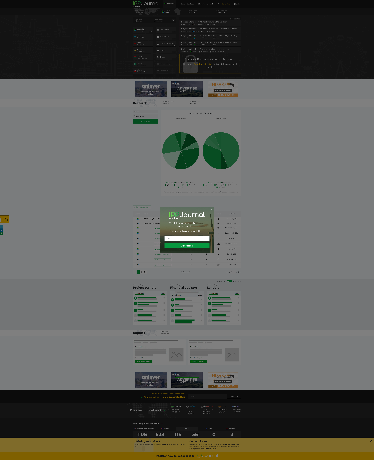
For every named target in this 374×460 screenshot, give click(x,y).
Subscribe (187, 246)
